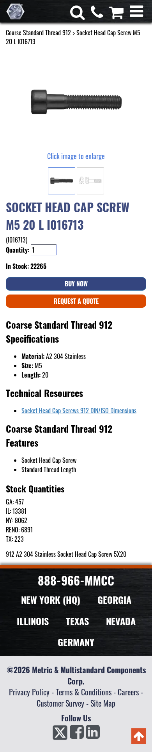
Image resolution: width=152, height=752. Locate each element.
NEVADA (121, 621)
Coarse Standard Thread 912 (38, 32)
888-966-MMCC (76, 580)
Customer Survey (60, 703)
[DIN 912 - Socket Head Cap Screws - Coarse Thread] (76, 102)
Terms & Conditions (83, 692)
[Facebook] (77, 734)
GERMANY (76, 642)
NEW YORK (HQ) (50, 599)
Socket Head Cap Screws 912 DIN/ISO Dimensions (78, 410)
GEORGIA (114, 599)
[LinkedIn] (93, 734)
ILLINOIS (33, 621)
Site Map (102, 703)
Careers (128, 692)
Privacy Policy (29, 692)
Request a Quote (76, 301)
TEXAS (77, 621)
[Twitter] (60, 734)
